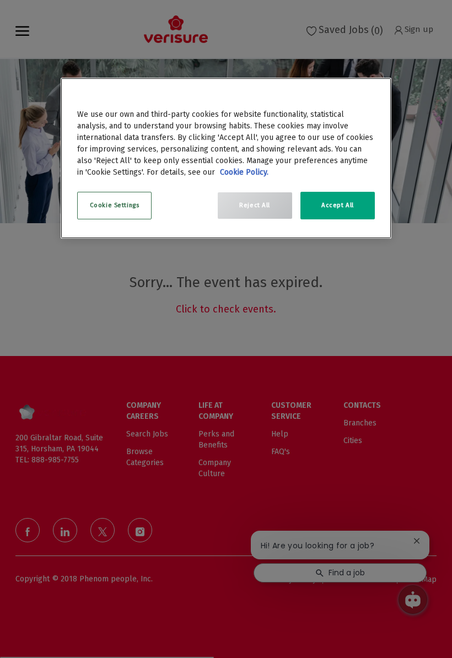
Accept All (337, 205)
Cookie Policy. (244, 172)
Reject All (254, 205)
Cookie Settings (114, 205)
